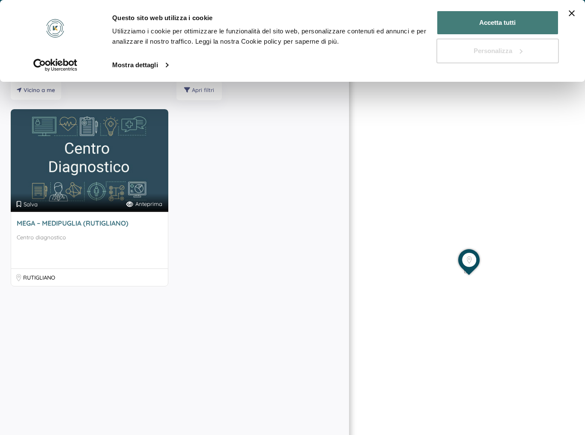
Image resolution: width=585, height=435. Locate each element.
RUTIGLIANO (39, 277)
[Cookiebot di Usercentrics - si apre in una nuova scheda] (55, 65)
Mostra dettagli (135, 65)
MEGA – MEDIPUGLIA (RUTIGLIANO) (72, 223)
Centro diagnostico (41, 237)
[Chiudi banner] (572, 13)
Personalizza (493, 50)
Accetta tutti (497, 22)
